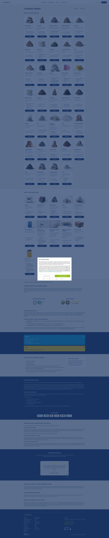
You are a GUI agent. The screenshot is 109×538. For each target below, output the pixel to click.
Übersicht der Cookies (43, 271)
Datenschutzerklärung (59, 271)
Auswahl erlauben (46, 275)
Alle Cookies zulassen (62, 275)
